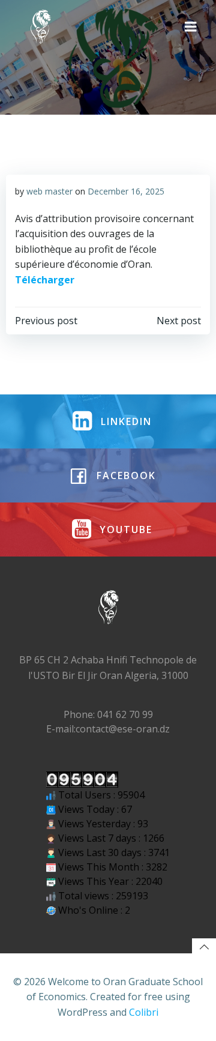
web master (49, 191)
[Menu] (191, 27)
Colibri (143, 1012)
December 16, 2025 (126, 191)
